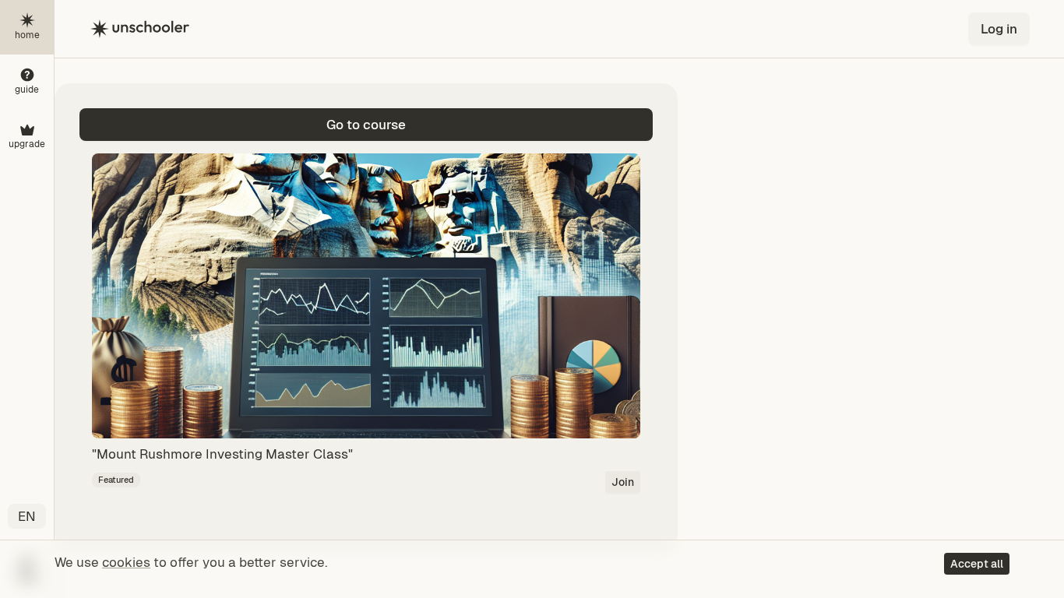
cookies (126, 562)
